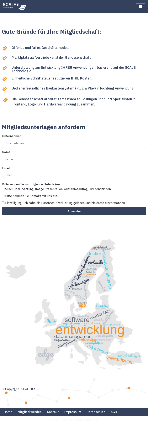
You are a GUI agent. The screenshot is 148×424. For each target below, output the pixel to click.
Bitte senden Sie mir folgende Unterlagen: (31, 184)
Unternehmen (11, 136)
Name (6, 152)
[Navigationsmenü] (140, 6)
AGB (114, 412)
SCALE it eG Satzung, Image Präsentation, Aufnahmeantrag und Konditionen (58, 189)
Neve (54, 420)
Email (6, 168)
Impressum (72, 412)
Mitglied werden (30, 412)
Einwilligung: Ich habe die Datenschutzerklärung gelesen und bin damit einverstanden (65, 203)
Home (8, 412)
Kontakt (53, 412)
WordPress (90, 420)
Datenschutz (96, 412)
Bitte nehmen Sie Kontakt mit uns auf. (31, 196)
